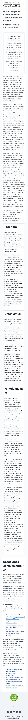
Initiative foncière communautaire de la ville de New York (14, 625)
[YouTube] (20, 712)
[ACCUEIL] (3, 24)
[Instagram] (11, 712)
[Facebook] (8, 712)
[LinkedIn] (14, 712)
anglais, (17, 617)
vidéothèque (16, 580)
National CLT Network (12, 619)
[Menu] (24, 4)
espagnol (22, 617)
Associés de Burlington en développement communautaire (14, 671)
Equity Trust (9, 675)
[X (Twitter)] (17, 712)
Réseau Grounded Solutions (14, 677)
